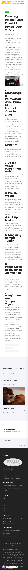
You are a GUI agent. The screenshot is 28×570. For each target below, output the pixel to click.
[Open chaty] (3, 566)
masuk (9, 431)
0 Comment (19, 38)
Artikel (7, 12)
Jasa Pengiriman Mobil (14, 478)
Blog (4, 508)
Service (4, 503)
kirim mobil (16, 345)
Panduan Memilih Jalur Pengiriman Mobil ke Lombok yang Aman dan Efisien (13, 369)
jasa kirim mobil (15, 328)
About (4, 501)
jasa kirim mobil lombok (11, 136)
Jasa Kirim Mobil (17, 545)
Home (4, 498)
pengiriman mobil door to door (12, 351)
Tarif (4, 505)
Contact (4, 510)
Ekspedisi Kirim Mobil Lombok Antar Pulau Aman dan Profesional (12, 379)
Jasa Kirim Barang (6, 547)
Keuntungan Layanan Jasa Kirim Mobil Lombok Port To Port (12, 407)
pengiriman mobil (9, 348)
